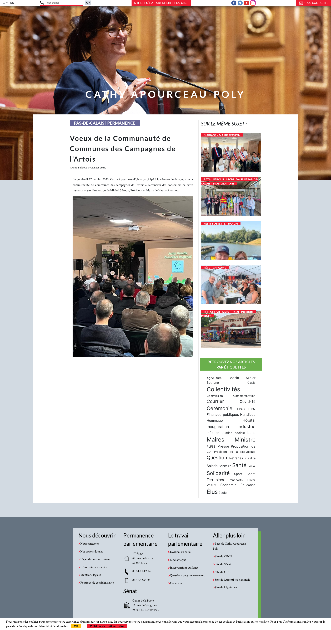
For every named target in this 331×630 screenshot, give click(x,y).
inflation (213, 433)
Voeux (211, 485)
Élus (212, 491)
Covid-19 (247, 401)
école (223, 493)
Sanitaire (225, 466)
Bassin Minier (242, 378)
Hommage (215, 421)
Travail (251, 480)
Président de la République (234, 451)
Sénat (251, 474)
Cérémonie (219, 408)
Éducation (248, 485)
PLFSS (211, 446)
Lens (251, 432)
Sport (238, 474)
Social (251, 466)
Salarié (212, 466)
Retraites (236, 458)
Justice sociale (233, 433)
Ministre (245, 439)
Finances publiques (223, 415)
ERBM (251, 409)
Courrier (215, 401)
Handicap (247, 415)
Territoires (215, 480)
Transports (235, 480)
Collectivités (223, 389)
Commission (215, 396)
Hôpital (248, 420)
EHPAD (240, 409)
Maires (215, 439)
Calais (251, 382)
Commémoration (244, 396)
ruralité (250, 458)
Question (217, 458)
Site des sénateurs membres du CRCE (161, 3)
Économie (228, 485)
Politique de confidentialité (107, 626)
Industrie (246, 426)
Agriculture (214, 378)
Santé (239, 465)
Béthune (213, 382)
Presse (223, 446)
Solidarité (218, 473)
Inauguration (218, 426)
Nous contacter (315, 3)
